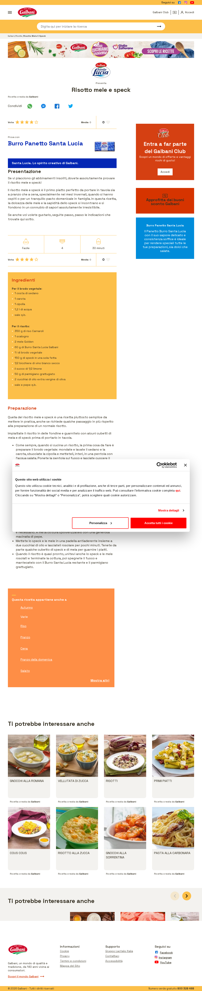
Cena (24, 648)
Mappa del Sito (70, 966)
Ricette (19, 36)
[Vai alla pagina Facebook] (179, 2)
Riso (23, 626)
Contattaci (112, 956)
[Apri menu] (10, 12)
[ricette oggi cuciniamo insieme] (101, 49)
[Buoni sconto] (176, 12)
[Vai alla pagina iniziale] (27, 12)
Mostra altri (100, 680)
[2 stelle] (22, 122)
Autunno (27, 607)
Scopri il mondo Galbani (23, 976)
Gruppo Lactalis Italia (119, 951)
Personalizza (98, 522)
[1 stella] (17, 122)
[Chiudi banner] (185, 465)
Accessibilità (114, 961)
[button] (186, 896)
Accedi (165, 172)
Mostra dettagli (168, 510)
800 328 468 (185, 988)
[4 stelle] (31, 122)
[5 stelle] (36, 122)
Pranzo (25, 637)
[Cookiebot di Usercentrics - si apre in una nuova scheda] (159, 465)
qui (178, 490)
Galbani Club (161, 12)
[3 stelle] (26, 122)
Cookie (64, 951)
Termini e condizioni (73, 961)
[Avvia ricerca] (157, 26)
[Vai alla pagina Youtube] (192, 2)
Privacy (64, 956)
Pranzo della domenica (36, 659)
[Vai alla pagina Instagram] (185, 2)
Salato (25, 671)
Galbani (11, 36)
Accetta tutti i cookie (158, 522)
